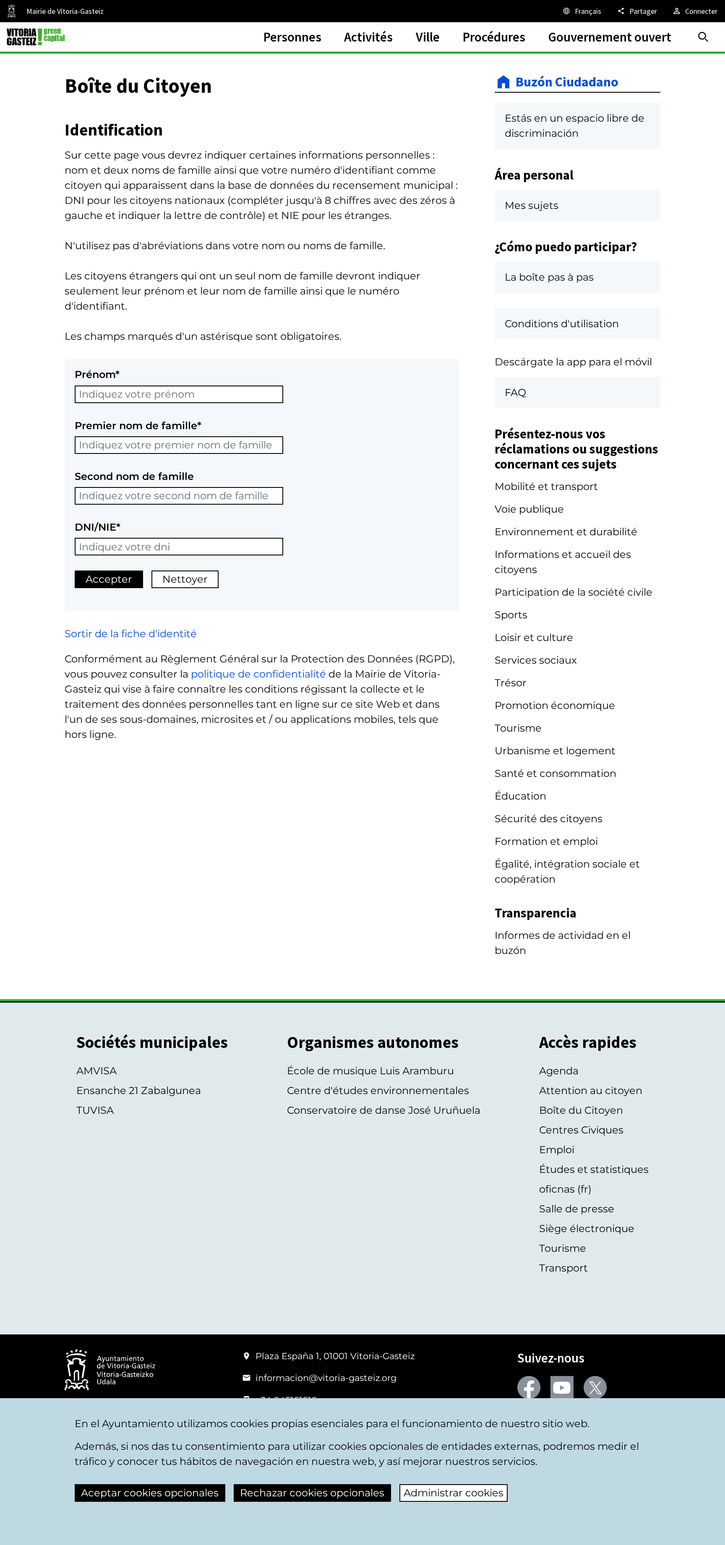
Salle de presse (576, 1209)
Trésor (511, 683)
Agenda (559, 1071)
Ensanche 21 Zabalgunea (138, 1090)
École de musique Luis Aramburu (370, 1071)
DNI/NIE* (97, 527)
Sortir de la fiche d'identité (131, 634)
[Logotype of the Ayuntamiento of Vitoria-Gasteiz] (110, 1371)
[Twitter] (595, 1387)
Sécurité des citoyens (548, 819)
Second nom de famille (134, 476)
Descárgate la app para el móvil (573, 362)
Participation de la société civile (573, 592)
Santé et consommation (555, 773)
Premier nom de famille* (138, 425)
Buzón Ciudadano (567, 82)
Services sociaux (536, 660)
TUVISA (95, 1110)
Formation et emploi (546, 841)
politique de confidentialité (258, 674)
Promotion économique (555, 705)
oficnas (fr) (565, 1189)
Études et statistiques (594, 1169)
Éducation (520, 796)
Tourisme (518, 728)
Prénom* (97, 374)
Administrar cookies (453, 1493)
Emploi (556, 1150)
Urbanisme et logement (555, 751)
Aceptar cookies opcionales (150, 1493)
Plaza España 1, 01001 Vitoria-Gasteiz (335, 1356)
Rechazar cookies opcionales (312, 1493)
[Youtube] (562, 1387)
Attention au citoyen (590, 1090)
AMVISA (96, 1071)
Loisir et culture (534, 637)
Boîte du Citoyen (581, 1110)
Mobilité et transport (546, 486)
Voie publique (529, 509)
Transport (563, 1268)
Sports (511, 615)
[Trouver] (703, 37)
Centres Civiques (581, 1130)
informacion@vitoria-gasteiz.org (326, 1378)
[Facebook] (528, 1387)
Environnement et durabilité (566, 532)
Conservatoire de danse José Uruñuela (383, 1110)
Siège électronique (586, 1228)
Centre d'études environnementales (378, 1090)
